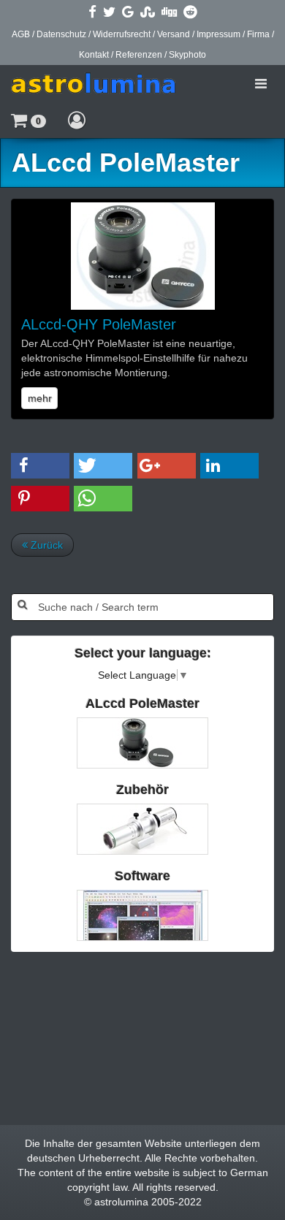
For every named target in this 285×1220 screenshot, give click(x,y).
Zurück (45, 545)
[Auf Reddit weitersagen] (190, 12)
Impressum (218, 34)
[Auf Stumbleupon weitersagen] (147, 12)
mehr (40, 398)
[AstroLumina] (93, 83)
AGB (21, 34)
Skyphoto (187, 55)
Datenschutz (61, 34)
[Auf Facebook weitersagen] (92, 12)
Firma (258, 34)
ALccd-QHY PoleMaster (98, 324)
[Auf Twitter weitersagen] (109, 12)
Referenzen (138, 55)
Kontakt (94, 55)
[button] (28, 120)
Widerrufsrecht (122, 34)
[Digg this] (169, 12)
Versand (173, 34)
